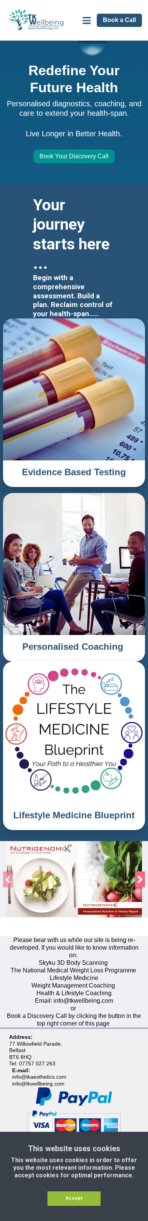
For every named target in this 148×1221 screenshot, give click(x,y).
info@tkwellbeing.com (83, 1000)
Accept (74, 1198)
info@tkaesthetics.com (39, 1077)
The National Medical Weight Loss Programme (73, 970)
